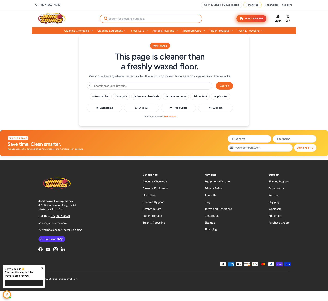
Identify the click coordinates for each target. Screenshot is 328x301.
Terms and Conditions (218, 209)
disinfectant (200, 96)
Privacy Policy (213, 188)
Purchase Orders (279, 222)
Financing (252, 4)
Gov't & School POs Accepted (221, 4)
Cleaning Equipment (110, 30)
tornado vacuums (175, 96)
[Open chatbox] (7, 294)
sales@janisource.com (52, 223)
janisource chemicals (146, 96)
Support (287, 4)
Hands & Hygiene (163, 30)
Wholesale (275, 209)
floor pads (121, 96)
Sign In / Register (279, 181)
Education (275, 216)
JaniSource (51, 279)
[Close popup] (42, 268)
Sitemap (210, 222)
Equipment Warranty (218, 181)
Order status (276, 188)
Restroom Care (191, 30)
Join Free (303, 147)
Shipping (274, 202)
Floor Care (137, 30)
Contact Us (212, 216)
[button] (288, 18)
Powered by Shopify (67, 279)
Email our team (170, 116)
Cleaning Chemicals (76, 30)
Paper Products (219, 30)
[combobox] (151, 19)
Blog (207, 202)
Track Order (271, 4)
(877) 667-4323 (60, 216)
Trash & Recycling (248, 30)
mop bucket (221, 96)
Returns (273, 195)
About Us (210, 195)
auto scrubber (100, 96)
